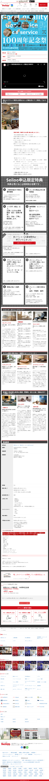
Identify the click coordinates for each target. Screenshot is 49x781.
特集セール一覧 (6, 756)
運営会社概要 (14, 752)
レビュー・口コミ (25, 8)
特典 (19, 94)
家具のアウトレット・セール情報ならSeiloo (8, 10)
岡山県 (26, 774)
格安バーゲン (15, 676)
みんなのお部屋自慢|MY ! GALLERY (31, 762)
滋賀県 (30, 772)
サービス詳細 (38, 94)
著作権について (18, 754)
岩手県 (14, 768)
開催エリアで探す (4, 766)
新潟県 (26, 770)
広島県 (31, 774)
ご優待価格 (15, 637)
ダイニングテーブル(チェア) (30, 682)
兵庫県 (4, 774)
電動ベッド (27, 678)
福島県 (30, 768)
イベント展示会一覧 (20, 10)
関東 (26, 10)
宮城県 (19, 768)
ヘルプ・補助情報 (28, 754)
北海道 (4, 768)
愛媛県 (4, 776)
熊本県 (30, 776)
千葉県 (9, 770)
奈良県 (9, 774)
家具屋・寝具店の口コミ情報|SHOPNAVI (12, 762)
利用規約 (33, 752)
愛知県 (19, 772)
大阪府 (40, 772)
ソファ (14, 640)
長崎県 (25, 776)
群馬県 (29, 10)
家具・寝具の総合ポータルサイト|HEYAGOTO (32, 760)
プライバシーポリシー (8, 754)
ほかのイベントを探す (24, 603)
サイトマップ (15, 756)
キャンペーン (37, 754)
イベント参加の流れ (17, 8)
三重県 (25, 772)
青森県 (9, 768)
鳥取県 (20, 774)
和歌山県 (15, 774)
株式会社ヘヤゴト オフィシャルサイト (11, 760)
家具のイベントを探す (6, 8)
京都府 (35, 772)
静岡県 (14, 772)
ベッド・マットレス (17, 678)
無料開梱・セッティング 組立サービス (42, 637)
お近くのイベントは (24, 243)
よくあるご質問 (43, 8)
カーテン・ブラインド (17, 689)
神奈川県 (27, 721)
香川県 (41, 774)
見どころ (9, 94)
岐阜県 (9, 772)
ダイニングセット (28, 640)
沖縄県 (40, 776)
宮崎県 (35, 776)
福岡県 (14, 776)
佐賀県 (19, 776)
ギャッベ (39, 689)
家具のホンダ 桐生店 (18, 445)
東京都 (14, 721)
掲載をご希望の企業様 (24, 752)
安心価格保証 (27, 637)
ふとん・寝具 (40, 678)
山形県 (25, 768)
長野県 (4, 772)
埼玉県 (38, 719)
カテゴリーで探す (19, 766)
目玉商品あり (27, 676)
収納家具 (39, 685)
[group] (6, 650)
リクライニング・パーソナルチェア (18, 685)
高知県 (9, 776)
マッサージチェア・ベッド (30, 685)
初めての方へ (43, 4)
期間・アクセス (28, 94)
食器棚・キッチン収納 (41, 682)
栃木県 (14, 719)
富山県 (31, 770)
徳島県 (36, 774)
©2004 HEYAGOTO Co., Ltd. (24, 780)
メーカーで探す (12, 766)
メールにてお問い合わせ (28, 445)
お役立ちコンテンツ (35, 8)
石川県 (36, 770)
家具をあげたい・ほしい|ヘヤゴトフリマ (12, 764)
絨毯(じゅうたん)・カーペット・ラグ (30, 689)
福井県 (41, 770)
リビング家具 (15, 682)
